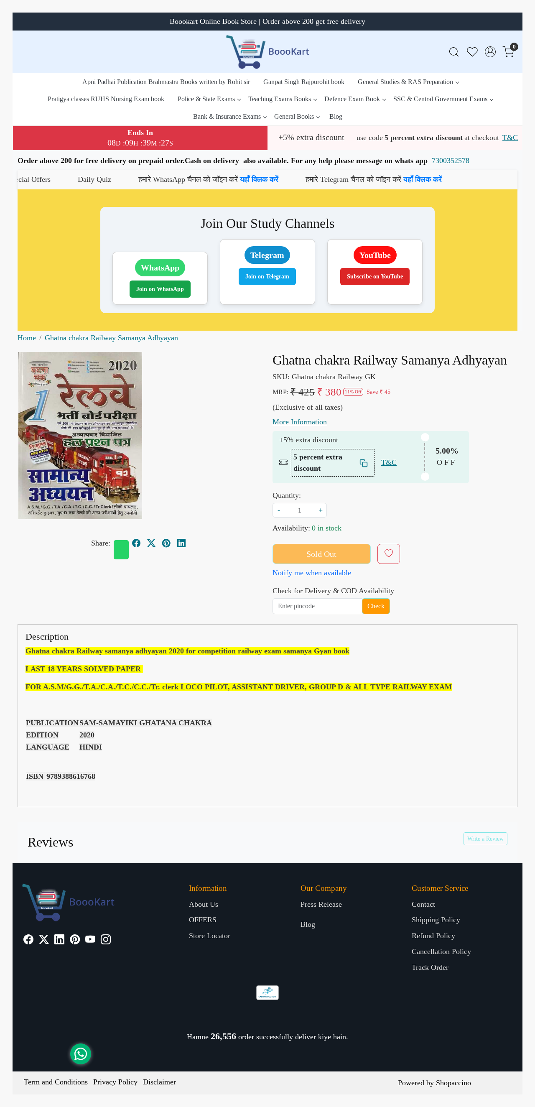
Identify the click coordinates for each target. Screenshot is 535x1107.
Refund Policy (433, 935)
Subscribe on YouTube (375, 276)
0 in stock (326, 528)
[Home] (267, 52)
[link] (454, 52)
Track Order (430, 967)
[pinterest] (166, 543)
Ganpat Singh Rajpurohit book (303, 81)
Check (376, 606)
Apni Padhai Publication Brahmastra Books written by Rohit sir (166, 81)
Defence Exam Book (352, 98)
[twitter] (151, 543)
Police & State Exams (206, 98)
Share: (100, 543)
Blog (335, 116)
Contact (423, 904)
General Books (294, 116)
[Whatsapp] (121, 549)
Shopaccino (453, 1083)
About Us (203, 904)
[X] (44, 940)
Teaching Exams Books (279, 98)
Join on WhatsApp (160, 289)
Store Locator (209, 935)
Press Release (321, 904)
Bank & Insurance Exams (227, 116)
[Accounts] (490, 51)
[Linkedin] (59, 940)
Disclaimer (159, 1082)
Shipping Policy (436, 920)
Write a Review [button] (485, 839)
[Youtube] (90, 940)
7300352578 (450, 160)
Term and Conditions (56, 1082)
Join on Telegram (267, 276)
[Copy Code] (364, 462)
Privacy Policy (115, 1082)
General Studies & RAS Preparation (405, 81)
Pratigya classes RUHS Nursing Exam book (106, 98)
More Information (300, 422)
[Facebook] (28, 940)
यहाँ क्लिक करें (213, 179)
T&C (510, 137)
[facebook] (136, 543)
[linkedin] (181, 543)
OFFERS (203, 920)
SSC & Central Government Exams (440, 98)
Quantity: (287, 495)
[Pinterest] (75, 940)
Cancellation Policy (441, 951)
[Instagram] (105, 940)
